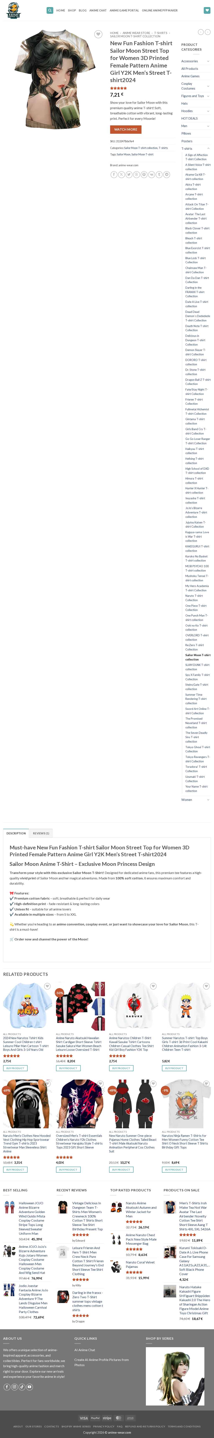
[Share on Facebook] (114, 174)
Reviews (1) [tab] (41, 833)
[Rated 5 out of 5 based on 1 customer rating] (142, 88)
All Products (189, 68)
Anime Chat (98, 10)
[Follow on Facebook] (7, 1387)
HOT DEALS (189, 118)
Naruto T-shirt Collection (194, 598)
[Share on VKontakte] (151, 174)
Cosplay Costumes (188, 86)
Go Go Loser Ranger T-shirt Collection (197, 441)
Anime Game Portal (124, 10)
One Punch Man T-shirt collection (196, 618)
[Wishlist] (207, 10)
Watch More (126, 129)
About (18, 1426)
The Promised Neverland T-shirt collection (196, 723)
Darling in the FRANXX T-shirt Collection (194, 292)
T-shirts (160, 33)
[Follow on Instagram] (14, 1387)
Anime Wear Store (136, 33)
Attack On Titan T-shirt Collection (196, 206)
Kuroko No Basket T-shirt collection (196, 558)
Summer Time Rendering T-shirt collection (195, 699)
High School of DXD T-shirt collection (197, 471)
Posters (186, 141)
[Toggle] (208, 61)
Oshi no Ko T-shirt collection (196, 628)
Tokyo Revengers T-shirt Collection (197, 759)
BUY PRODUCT (15, 1068)
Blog (83, 10)
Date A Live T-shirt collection (196, 304)
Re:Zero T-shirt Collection (194, 647)
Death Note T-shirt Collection (196, 328)
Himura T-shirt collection (194, 480)
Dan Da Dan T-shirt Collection (197, 280)
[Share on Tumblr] (159, 174)
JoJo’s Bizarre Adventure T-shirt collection (196, 512)
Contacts (51, 1426)
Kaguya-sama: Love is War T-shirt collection (197, 536)
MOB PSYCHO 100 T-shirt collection (197, 568)
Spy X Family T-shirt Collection (197, 677)
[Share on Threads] (136, 174)
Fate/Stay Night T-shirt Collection (196, 392)
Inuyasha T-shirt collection (195, 500)
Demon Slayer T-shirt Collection (195, 352)
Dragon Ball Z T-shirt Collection (198, 382)
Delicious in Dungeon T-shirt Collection (195, 340)
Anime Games (190, 76)
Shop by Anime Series (76, 1426)
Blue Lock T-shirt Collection (195, 260)
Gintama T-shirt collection (195, 421)
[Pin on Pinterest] (144, 174)
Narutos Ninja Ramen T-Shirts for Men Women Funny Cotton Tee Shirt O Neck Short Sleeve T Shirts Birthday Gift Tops (185, 1141)
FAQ (119, 1426)
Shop (72, 10)
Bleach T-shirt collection (193, 240)
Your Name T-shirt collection (196, 789)
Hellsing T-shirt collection (194, 461)
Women (186, 799)
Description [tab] (16, 833)
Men (184, 126)
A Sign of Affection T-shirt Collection (196, 157)
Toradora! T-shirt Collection (196, 769)
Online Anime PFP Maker (160, 10)
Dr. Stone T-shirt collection (195, 372)
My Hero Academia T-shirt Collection (197, 588)
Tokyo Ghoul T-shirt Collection (197, 749)
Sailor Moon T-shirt (142, 154)
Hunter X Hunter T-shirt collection (196, 490)
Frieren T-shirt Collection (194, 402)
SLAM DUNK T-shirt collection (197, 667)
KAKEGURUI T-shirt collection (197, 548)
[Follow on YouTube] (29, 1387)
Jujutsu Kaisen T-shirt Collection (195, 524)
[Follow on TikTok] (22, 1387)
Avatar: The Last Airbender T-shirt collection (195, 218)
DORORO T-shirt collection (195, 362)
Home (60, 10)
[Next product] (201, 32)
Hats (184, 103)
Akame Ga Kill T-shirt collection (195, 177)
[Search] (50, 10)
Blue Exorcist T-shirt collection (197, 250)
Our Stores (33, 1426)
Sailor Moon (123, 154)
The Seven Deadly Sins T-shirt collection (196, 737)
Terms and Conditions (184, 1426)
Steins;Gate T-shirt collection (196, 687)
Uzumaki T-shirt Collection (195, 779)
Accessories (189, 61)
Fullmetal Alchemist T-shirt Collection (197, 411)
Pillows (186, 133)
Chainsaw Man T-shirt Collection (195, 270)
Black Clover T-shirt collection (197, 230)
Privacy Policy (104, 1426)
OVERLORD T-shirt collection (197, 637)
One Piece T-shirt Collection (195, 608)
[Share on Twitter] (129, 174)
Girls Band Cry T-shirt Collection (195, 431)
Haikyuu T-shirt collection (194, 451)
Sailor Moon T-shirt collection (135, 36)
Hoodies (187, 111)
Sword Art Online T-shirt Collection (197, 711)
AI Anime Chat (84, 1350)
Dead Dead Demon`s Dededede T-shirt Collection (197, 316)
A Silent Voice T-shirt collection (198, 167)
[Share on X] (121, 174)
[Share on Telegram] (166, 174)
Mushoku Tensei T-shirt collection (197, 578)
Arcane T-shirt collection (194, 196)
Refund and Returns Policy (145, 1426)
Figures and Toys (192, 96)
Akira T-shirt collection (193, 187)
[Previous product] (208, 32)
